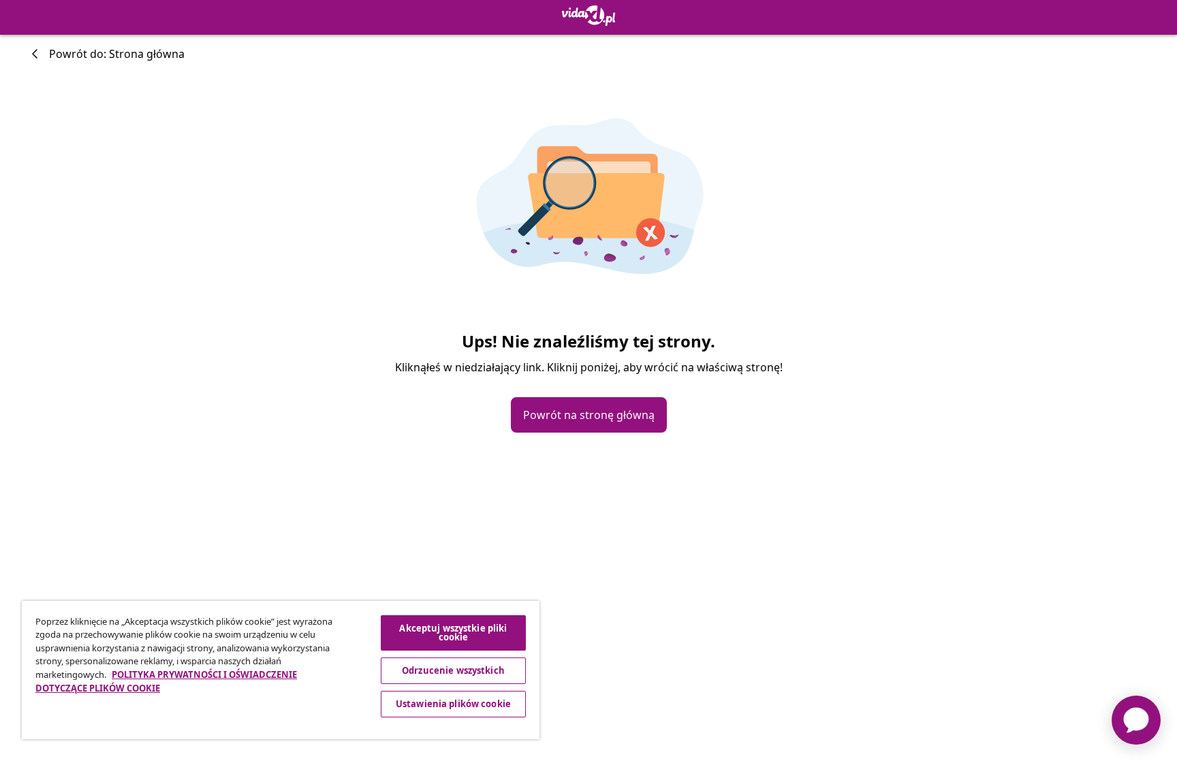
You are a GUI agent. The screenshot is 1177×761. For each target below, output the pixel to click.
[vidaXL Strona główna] (589, 15)
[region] (280, 670)
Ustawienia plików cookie (453, 704)
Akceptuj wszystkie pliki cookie (453, 632)
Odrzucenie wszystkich (453, 670)
